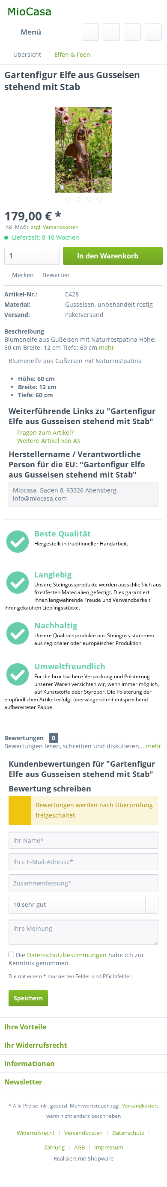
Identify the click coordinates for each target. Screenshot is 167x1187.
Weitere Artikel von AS (48, 441)
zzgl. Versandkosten (54, 227)
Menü (31, 32)
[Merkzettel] (111, 32)
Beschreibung (24, 331)
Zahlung (54, 1147)
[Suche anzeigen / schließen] (90, 32)
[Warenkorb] (153, 32)
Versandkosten (140, 1105)
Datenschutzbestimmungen (67, 955)
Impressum (108, 1147)
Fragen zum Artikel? (44, 432)
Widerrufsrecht (36, 1133)
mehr (106, 347)
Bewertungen (24, 738)
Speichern (28, 998)
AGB (79, 1147)
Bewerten (55, 275)
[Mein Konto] (132, 32)
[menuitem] (22, 32)
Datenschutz (128, 1133)
